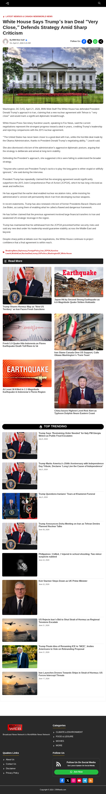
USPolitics (42, 253)
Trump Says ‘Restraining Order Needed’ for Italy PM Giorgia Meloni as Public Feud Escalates (70, 435)
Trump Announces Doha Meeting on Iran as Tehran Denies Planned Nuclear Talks (69, 525)
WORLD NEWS (45, 16)
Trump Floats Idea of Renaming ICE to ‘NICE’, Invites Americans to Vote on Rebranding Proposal (66, 648)
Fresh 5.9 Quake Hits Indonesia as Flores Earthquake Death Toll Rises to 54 (24, 345)
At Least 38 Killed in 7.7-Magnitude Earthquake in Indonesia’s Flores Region (24, 391)
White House (66, 253)
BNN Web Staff (18, 40)
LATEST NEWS (12, 16)
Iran (42, 251)
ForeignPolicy (34, 251)
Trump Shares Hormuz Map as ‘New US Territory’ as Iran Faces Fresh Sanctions (24, 308)
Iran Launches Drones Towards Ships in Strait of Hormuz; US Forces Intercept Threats (71, 674)
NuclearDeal (27, 253)
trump (35, 253)
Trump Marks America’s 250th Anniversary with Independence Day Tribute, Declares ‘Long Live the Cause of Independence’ (71, 465)
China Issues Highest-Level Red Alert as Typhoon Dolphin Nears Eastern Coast (75, 412)
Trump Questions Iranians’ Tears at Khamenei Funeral (67, 494)
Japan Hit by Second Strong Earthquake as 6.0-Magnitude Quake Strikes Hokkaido (77, 301)
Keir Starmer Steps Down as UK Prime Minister (63, 581)
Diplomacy (22, 251)
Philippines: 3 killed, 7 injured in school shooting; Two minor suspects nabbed (70, 555)
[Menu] (7, 3)
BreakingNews (12, 251)
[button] (99, 3)
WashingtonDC (54, 253)
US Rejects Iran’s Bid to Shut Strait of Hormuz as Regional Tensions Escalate (69, 621)
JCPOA (47, 251)
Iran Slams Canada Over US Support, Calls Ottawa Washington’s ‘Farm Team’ (76, 354)
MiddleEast (16, 253)
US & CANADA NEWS (29, 16)
